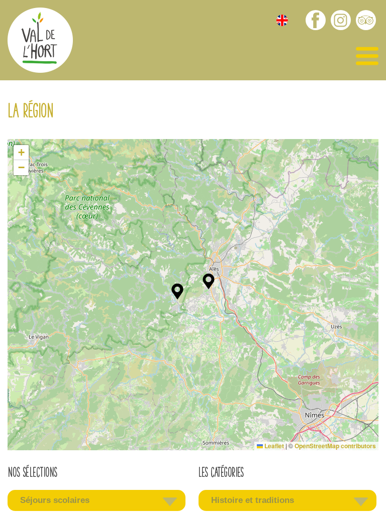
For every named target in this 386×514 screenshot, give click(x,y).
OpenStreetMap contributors (335, 445)
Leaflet (273, 445)
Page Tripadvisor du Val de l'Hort (366, 20)
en (282, 20)
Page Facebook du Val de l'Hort (316, 20)
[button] (209, 282)
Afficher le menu (367, 56)
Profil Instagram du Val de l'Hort (341, 20)
